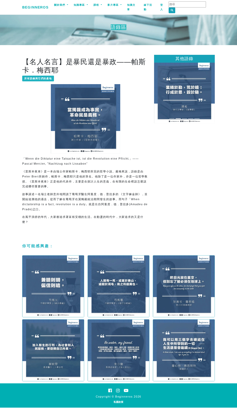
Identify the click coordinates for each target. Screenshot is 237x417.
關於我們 (60, 4)
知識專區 (80, 4)
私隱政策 (118, 402)
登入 (161, 7)
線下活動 (148, 7)
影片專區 (114, 4)
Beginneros (35, 7)
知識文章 (131, 7)
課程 (97, 4)
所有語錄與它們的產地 (38, 78)
